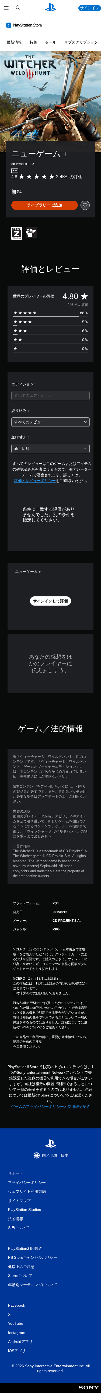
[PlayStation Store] (25, 25)
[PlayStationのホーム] (50, 8)
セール (50, 42)
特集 (33, 42)
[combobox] (50, 395)
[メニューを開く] (6, 8)
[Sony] (88, 1391)
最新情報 (14, 42)
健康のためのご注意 (27, 1041)
